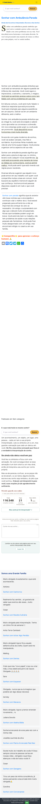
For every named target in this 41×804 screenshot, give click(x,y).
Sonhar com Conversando (13, 792)
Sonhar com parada (10, 196)
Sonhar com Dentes (11, 659)
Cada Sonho (8, 2)
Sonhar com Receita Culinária (15, 615)
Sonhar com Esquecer (12, 682)
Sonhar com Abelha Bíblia (13, 723)
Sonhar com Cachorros (12, 592)
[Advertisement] (20, 63)
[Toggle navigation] (37, 2)
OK (27, 802)
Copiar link (20, 549)
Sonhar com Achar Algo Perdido (16, 635)
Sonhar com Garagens (12, 769)
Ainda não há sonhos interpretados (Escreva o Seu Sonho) (20, 23)
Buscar (32, 8)
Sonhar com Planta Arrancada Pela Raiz (19, 743)
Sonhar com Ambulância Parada (19, 17)
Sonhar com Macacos (12, 702)
